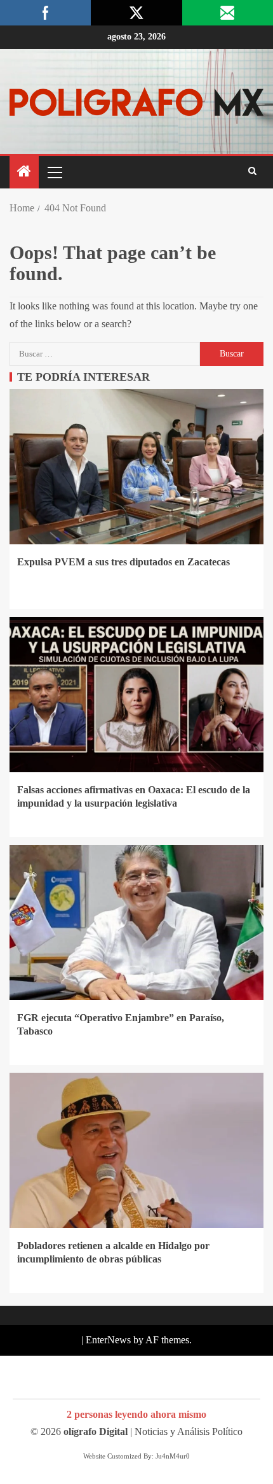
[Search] (252, 172)
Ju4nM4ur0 (173, 1456)
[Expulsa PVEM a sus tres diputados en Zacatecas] (136, 466)
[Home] (24, 172)
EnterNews (108, 1339)
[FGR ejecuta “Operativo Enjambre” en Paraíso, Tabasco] (136, 922)
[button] (54, 172)
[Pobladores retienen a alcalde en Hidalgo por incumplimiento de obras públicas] (136, 1150)
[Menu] (54, 172)
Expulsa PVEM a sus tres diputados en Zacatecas (123, 561)
